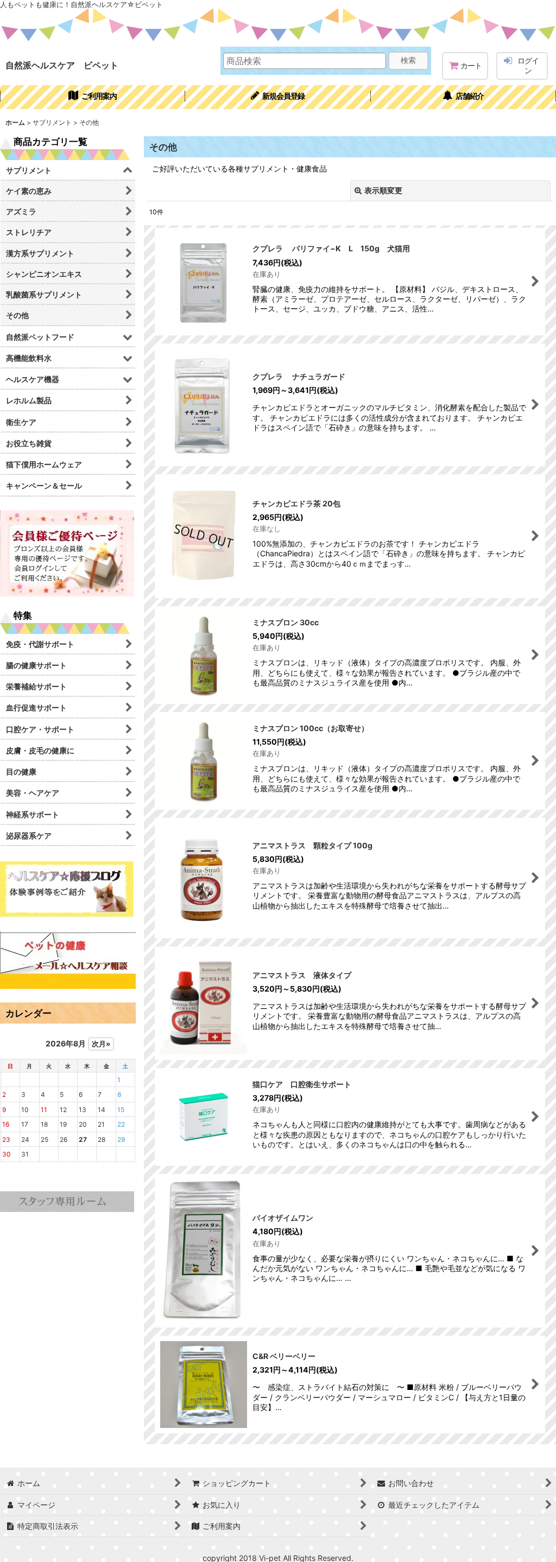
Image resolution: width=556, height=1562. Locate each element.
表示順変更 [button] (383, 190)
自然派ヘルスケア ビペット (61, 65)
